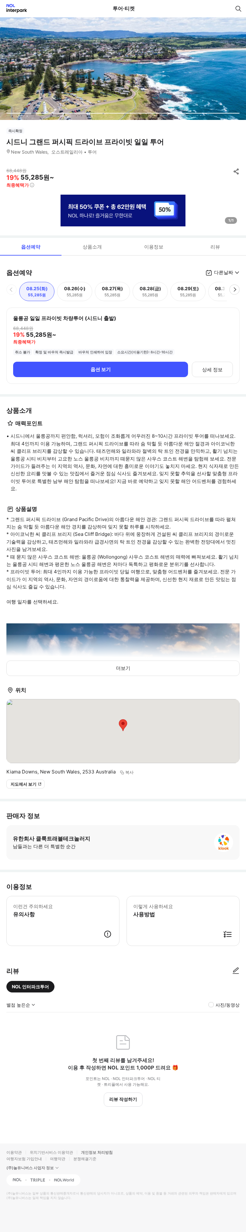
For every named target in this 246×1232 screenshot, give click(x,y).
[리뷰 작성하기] (236, 971)
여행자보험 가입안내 (24, 1158)
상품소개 (92, 247)
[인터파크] (14, 8)
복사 (129, 772)
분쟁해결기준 (84, 1158)
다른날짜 (223, 272)
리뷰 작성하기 (123, 1099)
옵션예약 (30, 247)
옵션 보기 (101, 369)
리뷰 (215, 247)
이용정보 (153, 247)
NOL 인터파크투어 (30, 986)
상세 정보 (212, 370)
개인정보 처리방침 (97, 1152)
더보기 (123, 668)
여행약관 (57, 1158)
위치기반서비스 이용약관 (51, 1152)
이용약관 (14, 1152)
